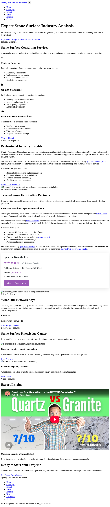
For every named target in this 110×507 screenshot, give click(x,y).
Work (8, 14)
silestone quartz (32, 221)
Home (9, 7)
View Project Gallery (10, 325)
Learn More (6, 376)
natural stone (101, 214)
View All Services (8, 138)
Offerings (10, 9)
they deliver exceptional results (74, 249)
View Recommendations (29, 39)
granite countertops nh (96, 161)
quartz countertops (27, 246)
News (8, 494)
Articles (9, 17)
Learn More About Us (10, 185)
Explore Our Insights (10, 39)
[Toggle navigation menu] (29, 2)
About (9, 12)
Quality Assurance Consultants (14, 2)
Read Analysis (7, 359)
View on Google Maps (16, 283)
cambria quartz (44, 237)
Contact (9, 19)
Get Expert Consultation (11, 475)
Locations (10, 496)
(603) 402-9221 (18, 272)
